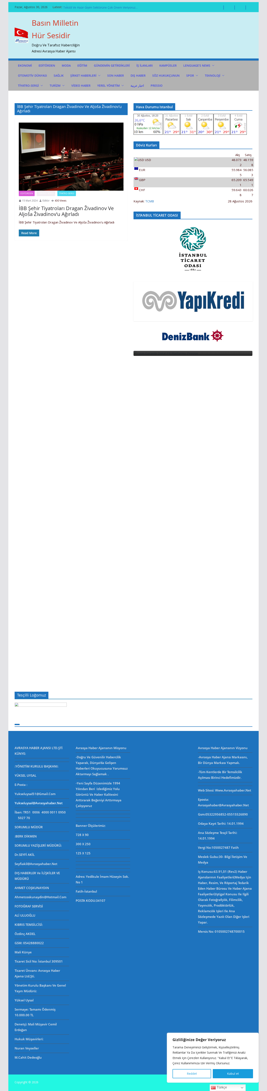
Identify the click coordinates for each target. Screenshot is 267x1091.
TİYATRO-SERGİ (28, 86)
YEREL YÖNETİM (108, 86)
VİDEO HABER (81, 86)
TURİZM (55, 86)
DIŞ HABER (138, 75)
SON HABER (115, 75)
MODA (66, 65)
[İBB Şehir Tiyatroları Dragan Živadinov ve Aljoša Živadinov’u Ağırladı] (71, 157)
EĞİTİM (82, 65)
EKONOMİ (25, 65)
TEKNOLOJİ (212, 75)
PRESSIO (156, 86)
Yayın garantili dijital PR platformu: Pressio (92, 7)
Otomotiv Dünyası (32, 75)
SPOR (190, 75)
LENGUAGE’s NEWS (196, 65)
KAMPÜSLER (168, 65)
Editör (46, 200)
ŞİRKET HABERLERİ (83, 75)
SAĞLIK (59, 75)
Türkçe (221, 1087)
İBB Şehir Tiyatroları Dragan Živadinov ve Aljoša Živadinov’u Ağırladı (66, 211)
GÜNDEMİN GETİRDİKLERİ (112, 65)
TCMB (149, 201)
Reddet (192, 1074)
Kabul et (233, 1074)
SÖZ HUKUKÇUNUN (166, 75)
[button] (212, 66)
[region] (213, 1058)
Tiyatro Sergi (46, 193)
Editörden (26, 193)
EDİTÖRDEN (47, 65)
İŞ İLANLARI (144, 65)
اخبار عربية (137, 86)
